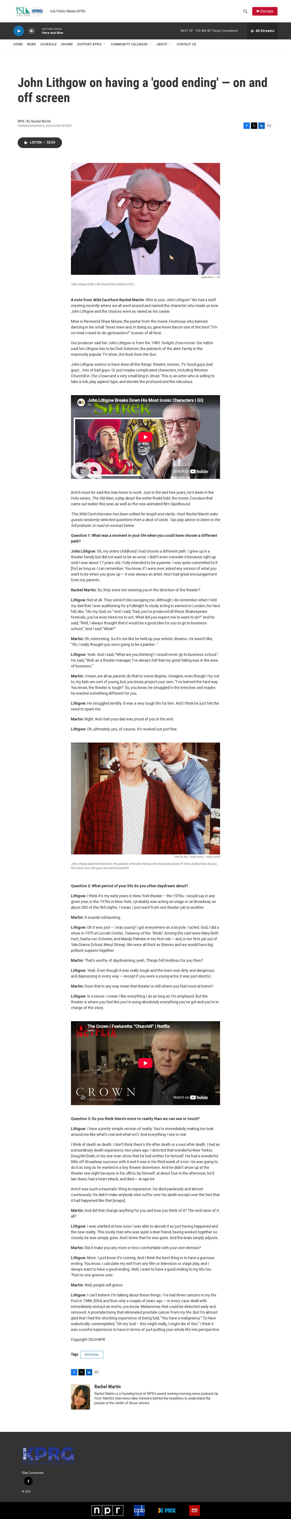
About (162, 44)
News (31, 44)
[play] (18, 31)
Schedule (48, 44)
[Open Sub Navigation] (105, 44)
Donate (266, 11)
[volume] (31, 31)
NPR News (92, 1354)
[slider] (38, 31)
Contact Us (186, 44)
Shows (67, 44)
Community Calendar (129, 44)
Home (18, 44)
